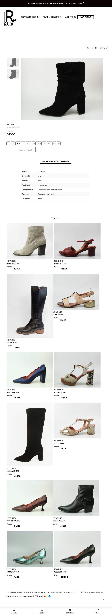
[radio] (8, 143)
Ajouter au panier (26, 150)
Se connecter (92, 48)
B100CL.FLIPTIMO (13, 572)
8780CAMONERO (13, 471)
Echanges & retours (12, 596)
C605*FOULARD (59, 521)
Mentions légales (28, 596)
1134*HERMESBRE (60, 264)
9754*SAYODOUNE (13, 264)
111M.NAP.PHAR (58, 315)
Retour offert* (78, 3)
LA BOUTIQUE (70, 17)
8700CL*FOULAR (60, 572)
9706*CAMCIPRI (60, 443)
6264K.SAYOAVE (60, 392)
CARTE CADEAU (85, 17)
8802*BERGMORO (13, 521)
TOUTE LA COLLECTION (52, 17)
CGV (20, 596)
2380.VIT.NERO (12, 343)
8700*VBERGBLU (13, 392)
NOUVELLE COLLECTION (30, 17)
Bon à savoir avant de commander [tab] (56, 161)
